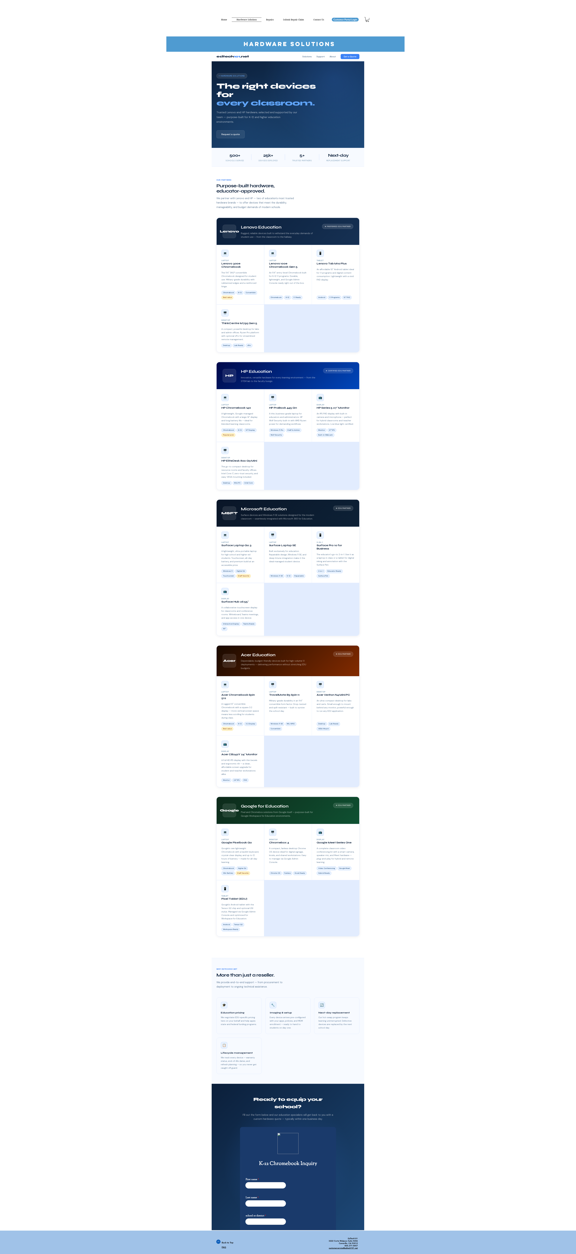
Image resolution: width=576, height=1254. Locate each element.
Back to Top (227, 1242)
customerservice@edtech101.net (343, 1248)
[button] (367, 19)
